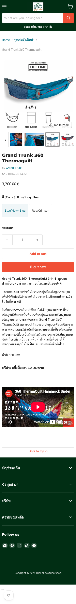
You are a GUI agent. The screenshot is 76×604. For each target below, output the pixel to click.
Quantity (8, 227)
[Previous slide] (5, 139)
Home (6, 40)
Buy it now (38, 267)
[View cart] (70, 6)
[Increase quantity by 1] (37, 240)
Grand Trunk (14, 167)
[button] (16, 139)
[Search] (68, 18)
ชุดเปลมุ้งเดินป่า (24, 40)
